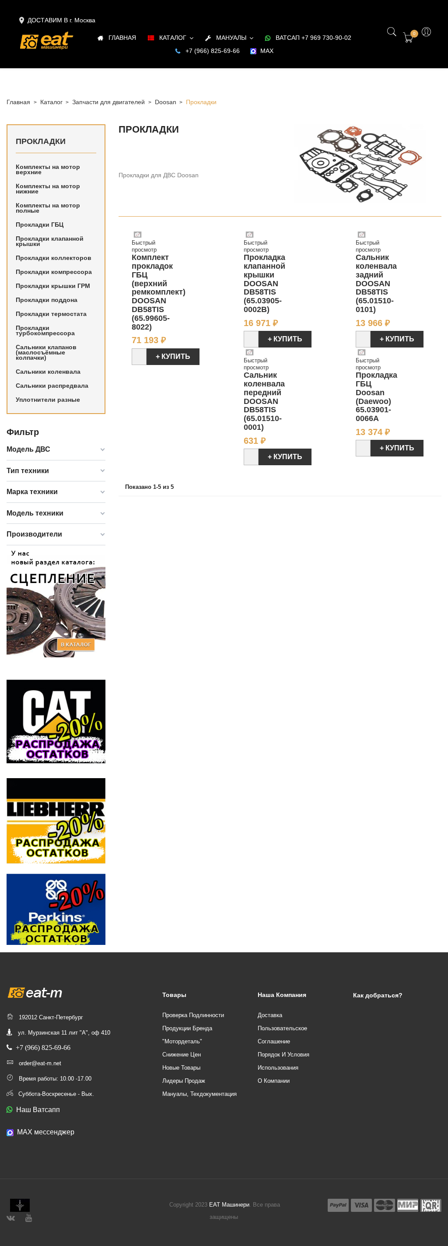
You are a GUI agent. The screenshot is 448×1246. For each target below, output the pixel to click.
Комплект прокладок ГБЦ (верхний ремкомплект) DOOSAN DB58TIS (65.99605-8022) (159, 292)
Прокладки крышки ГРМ (53, 285)
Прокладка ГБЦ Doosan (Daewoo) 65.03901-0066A (376, 397)
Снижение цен (181, 1054)
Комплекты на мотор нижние (48, 189)
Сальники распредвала (52, 385)
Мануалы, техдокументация (199, 1094)
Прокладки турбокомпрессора (45, 330)
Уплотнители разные (48, 399)
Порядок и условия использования (283, 1061)
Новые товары (181, 1067)
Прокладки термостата (51, 313)
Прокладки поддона (46, 299)
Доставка (270, 1015)
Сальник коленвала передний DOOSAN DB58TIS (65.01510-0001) (264, 401)
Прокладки (41, 141)
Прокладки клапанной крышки (50, 241)
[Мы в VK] (11, 1217)
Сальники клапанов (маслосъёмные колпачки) (46, 352)
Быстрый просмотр (144, 246)
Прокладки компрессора (54, 271)
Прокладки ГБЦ (39, 224)
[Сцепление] (56, 602)
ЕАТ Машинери (229, 1204)
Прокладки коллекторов (53, 257)
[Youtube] (28, 1217)
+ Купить (173, 356)
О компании (274, 1081)
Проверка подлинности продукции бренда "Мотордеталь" (193, 1028)
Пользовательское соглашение (282, 1035)
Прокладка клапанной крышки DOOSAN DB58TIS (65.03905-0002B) (264, 283)
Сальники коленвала (48, 371)
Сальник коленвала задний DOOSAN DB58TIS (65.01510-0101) (376, 283)
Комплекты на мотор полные (48, 208)
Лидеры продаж (183, 1081)
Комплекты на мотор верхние (48, 169)
